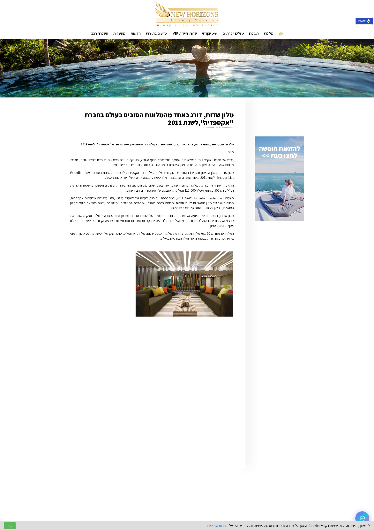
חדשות (136, 33)
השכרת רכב (99, 33)
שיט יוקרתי (209, 33)
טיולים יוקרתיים (233, 33)
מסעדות (119, 33)
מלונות (268, 33)
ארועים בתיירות (157, 33)
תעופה (254, 33)
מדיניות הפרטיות (217, 525)
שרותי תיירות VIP (185, 33)
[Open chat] (362, 518)
